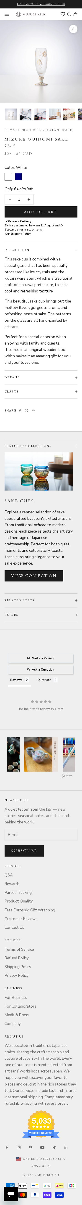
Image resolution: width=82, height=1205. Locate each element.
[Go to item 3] (40, 114)
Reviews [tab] (16, 680)
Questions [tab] (44, 680)
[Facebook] (20, 410)
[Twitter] (26, 410)
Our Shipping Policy (18, 234)
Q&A (9, 875)
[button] (41, 754)
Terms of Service (19, 949)
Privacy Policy (17, 975)
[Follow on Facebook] (7, 1147)
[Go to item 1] (11, 114)
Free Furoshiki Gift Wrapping (30, 910)
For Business (16, 997)
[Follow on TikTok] (54, 1147)
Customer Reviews (21, 918)
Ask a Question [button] (43, 670)
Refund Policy (17, 958)
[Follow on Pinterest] (30, 1147)
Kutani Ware (59, 130)
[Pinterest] (33, 410)
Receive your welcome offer (41, 4)
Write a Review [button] (43, 658)
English (39, 1166)
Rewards (12, 883)
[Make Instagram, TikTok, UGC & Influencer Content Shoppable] (67, 776)
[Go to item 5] (69, 114)
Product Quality (19, 901)
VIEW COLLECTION (34, 575)
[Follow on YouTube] (42, 1147)
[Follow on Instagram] (18, 1147)
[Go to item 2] (25, 114)
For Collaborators (20, 1006)
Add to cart (40, 212)
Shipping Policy (18, 966)
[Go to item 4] (54, 114)
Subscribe (24, 850)
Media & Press (17, 1015)
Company (13, 1023)
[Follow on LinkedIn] (66, 1147)
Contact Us (14, 927)
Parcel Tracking (18, 892)
